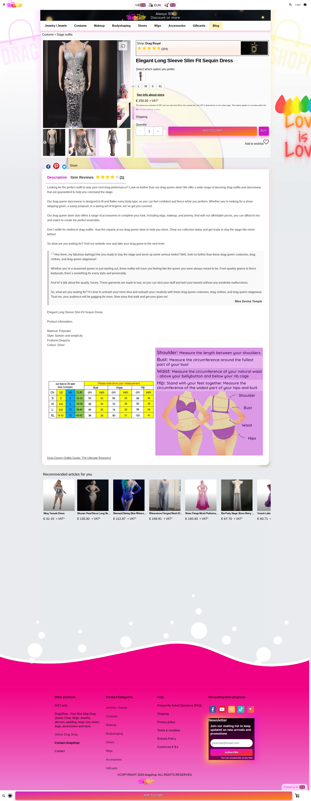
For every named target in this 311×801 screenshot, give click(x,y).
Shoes (142, 25)
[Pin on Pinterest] (56, 165)
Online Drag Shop (66, 734)
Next (128, 142)
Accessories (177, 25)
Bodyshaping (121, 25)
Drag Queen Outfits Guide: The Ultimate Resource (79, 457)
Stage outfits (65, 34)
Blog (216, 25)
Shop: (149, 43)
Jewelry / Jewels (56, 25)
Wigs (157, 25)
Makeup (99, 25)
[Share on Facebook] (48, 165)
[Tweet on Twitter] (64, 165)
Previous (45, 142)
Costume (80, 25)
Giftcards (199, 25)
